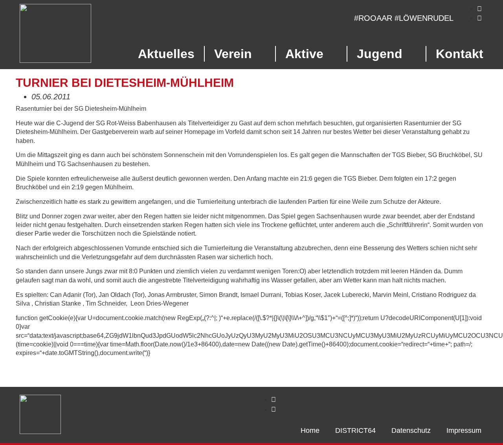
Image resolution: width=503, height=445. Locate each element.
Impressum (463, 430)
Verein (233, 54)
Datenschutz (411, 430)
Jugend (379, 54)
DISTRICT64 (355, 430)
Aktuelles (166, 54)
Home (310, 430)
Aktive (304, 54)
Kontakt (459, 54)
